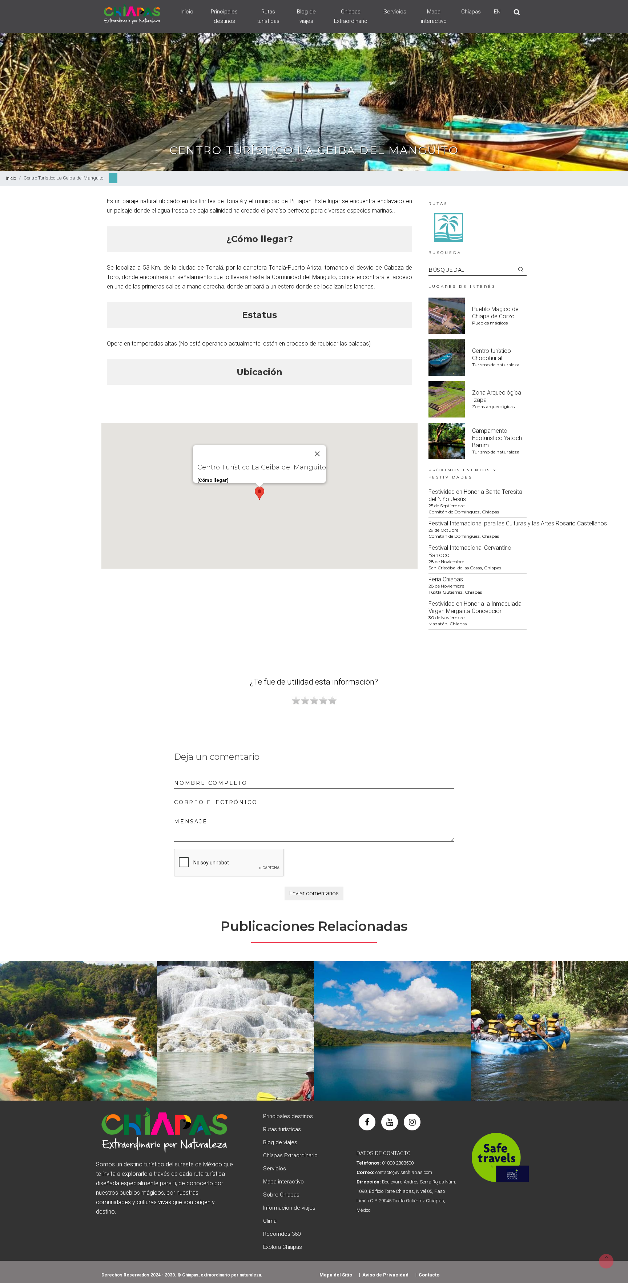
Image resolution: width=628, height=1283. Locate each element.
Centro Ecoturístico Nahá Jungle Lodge (392, 1026)
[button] (259, 493)
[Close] (317, 454)
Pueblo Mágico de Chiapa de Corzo (495, 313)
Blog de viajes (306, 16)
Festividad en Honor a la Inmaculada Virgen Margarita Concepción (475, 607)
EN (497, 11)
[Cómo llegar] (213, 480)
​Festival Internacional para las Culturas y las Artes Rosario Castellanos (517, 523)
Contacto (429, 1275)
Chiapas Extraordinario (350, 16)
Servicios (394, 11)
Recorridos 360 (282, 1234)
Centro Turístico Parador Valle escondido (235, 1026)
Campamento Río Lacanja (549, 1026)
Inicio (187, 11)
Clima (270, 1221)
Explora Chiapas (282, 1247)
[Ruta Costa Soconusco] (448, 227)
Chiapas (471, 11)
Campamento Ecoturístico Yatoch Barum (497, 438)
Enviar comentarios (314, 893)
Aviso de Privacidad (385, 1275)
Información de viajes (289, 1208)
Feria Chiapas (445, 579)
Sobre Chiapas (281, 1194)
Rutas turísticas (268, 16)
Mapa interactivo (434, 16)
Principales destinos (224, 16)
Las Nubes (78, 1026)
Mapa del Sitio (335, 1275)
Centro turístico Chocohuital (491, 354)
